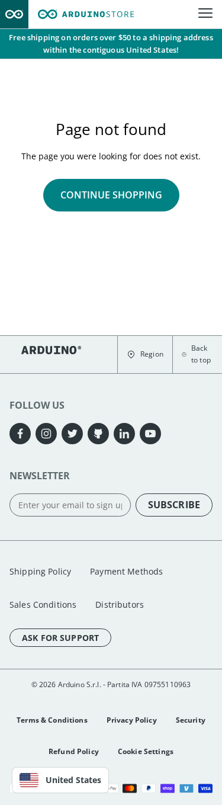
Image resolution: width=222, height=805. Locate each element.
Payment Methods (126, 571)
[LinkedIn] (124, 433)
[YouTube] (150, 433)
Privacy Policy (132, 720)
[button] (144, 354)
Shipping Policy (40, 571)
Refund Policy (74, 751)
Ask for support (60, 637)
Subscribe (174, 504)
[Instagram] (46, 433)
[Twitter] (72, 433)
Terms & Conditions (52, 720)
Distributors (119, 604)
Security (190, 720)
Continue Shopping (111, 194)
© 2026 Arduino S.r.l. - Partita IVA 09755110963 (111, 684)
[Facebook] (20, 433)
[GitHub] (98, 433)
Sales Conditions (42, 604)
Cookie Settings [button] (145, 751)
